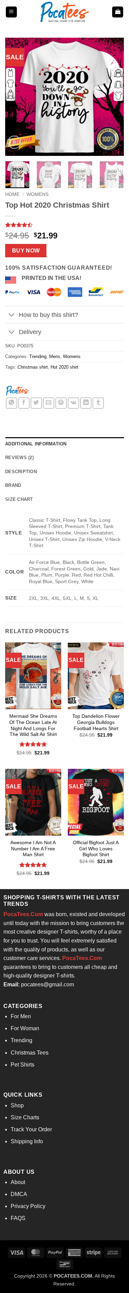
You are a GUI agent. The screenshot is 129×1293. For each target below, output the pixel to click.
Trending (37, 356)
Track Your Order (31, 1129)
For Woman (25, 1028)
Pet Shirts (22, 1065)
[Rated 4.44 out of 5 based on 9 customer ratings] (64, 224)
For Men (21, 1016)
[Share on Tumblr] (98, 403)
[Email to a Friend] (48, 403)
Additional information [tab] (36, 443)
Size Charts (25, 1117)
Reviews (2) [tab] (19, 457)
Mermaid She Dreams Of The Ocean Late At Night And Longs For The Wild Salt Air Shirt (33, 725)
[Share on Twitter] (36, 403)
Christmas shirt (33, 367)
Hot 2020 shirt (64, 367)
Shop (17, 1105)
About (18, 1182)
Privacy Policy (28, 1206)
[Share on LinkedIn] (86, 403)
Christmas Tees (30, 1053)
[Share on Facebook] (24, 403)
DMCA (19, 1194)
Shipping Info (27, 1141)
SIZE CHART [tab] (19, 499)
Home (12, 194)
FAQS (18, 1218)
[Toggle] (12, 315)
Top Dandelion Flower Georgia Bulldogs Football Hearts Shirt (96, 722)
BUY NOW (26, 251)
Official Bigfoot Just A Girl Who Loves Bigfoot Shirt (96, 848)
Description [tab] (21, 471)
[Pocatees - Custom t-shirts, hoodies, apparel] (65, 12)
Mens (54, 356)
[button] (11, 12)
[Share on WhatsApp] (11, 403)
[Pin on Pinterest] (61, 403)
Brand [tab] (13, 485)
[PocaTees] (17, 390)
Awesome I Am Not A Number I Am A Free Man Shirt (33, 848)
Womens (37, 194)
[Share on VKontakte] (73, 403)
